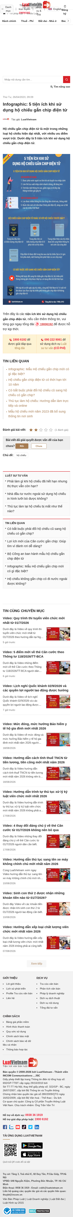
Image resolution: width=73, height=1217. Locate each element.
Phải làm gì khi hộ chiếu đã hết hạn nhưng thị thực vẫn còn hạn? (37, 484)
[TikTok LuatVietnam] (24, 1127)
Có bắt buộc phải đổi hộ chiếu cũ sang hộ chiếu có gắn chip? (36, 531)
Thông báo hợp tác (17, 1049)
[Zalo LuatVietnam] (11, 1127)
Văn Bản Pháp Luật (14, 1199)
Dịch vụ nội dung (49, 1002)
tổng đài (20, 348)
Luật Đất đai (57, 1199)
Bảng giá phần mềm (17, 1022)
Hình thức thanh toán (18, 1026)
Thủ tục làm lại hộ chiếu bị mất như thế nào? (34, 509)
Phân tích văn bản (50, 988)
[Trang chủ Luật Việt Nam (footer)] (36, 1062)
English (56, 9)
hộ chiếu (21, 455)
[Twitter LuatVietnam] (30, 1127)
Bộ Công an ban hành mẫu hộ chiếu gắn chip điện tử (35, 556)
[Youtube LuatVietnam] (18, 1127)
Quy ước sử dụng (16, 1031)
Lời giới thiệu (13, 983)
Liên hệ (10, 998)
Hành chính (9, 21)
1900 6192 (19, 339)
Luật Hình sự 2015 (13, 1202)
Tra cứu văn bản (49, 983)
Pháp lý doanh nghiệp (52, 993)
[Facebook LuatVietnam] (5, 1127)
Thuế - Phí (27, 21)
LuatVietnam (28, 119)
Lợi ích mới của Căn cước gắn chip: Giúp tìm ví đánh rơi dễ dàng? (36, 544)
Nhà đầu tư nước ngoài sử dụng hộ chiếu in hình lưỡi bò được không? (36, 496)
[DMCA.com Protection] (39, 1212)
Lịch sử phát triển (16, 988)
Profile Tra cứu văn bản (19, 993)
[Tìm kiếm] (66, 79)
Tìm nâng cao (61, 86)
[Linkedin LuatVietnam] (37, 1127)
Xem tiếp (36, 963)
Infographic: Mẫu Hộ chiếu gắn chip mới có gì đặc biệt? (35, 569)
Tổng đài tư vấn (49, 1007)
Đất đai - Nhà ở (47, 21)
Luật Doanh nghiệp (37, 1199)
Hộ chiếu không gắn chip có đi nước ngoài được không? (37, 581)
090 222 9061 (53, 339)
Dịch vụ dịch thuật (50, 998)
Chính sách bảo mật (17, 1036)
